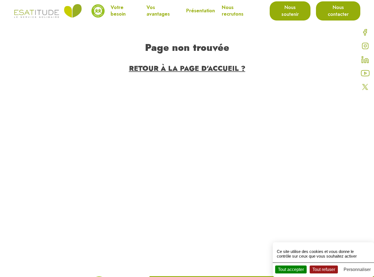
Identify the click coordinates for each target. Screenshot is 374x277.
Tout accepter (291, 269)
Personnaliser (357, 269)
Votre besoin (118, 11)
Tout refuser (323, 269)
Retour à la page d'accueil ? (187, 68)
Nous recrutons (232, 11)
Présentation (200, 10)
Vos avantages (158, 11)
